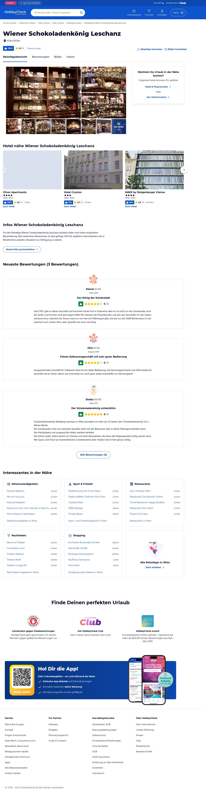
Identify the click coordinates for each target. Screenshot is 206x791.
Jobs (138, 740)
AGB (94, 751)
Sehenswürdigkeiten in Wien (22, 520)
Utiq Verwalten (100, 746)
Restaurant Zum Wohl (141, 508)
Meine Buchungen (14, 724)
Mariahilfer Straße (77, 548)
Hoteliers (53, 724)
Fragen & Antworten (15, 735)
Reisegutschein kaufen (17, 751)
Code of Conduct (57, 740)
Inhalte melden (13, 773)
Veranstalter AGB (101, 724)
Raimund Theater (16, 542)
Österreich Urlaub (27, 23)
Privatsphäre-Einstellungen (106, 740)
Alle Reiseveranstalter (16, 767)
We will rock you (15, 496)
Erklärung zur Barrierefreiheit (108, 762)
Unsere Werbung (145, 729)
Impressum (98, 773)
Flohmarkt (73, 565)
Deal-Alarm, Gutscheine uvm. (20, 740)
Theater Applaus (15, 554)
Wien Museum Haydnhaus (21, 514)
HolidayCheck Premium (17, 757)
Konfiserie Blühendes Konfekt (84, 542)
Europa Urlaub (9, 23)
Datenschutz (99, 735)
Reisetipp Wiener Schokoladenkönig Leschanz (105, 23)
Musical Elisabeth (16, 502)
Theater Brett (14, 559)
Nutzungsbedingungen (104, 729)
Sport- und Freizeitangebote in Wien (87, 520)
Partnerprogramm (58, 735)
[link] (134, 12)
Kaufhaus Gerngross (79, 559)
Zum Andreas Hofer (140, 491)
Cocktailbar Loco (16, 548)
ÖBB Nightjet (75, 508)
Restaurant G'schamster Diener (146, 496)
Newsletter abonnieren (17, 746)
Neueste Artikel (144, 751)
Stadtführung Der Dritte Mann (84, 491)
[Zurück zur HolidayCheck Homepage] (15, 12)
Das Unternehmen (145, 724)
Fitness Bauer (75, 514)
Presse (139, 735)
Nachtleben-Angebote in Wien (23, 572)
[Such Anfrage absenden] (81, 12)
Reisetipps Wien (74, 23)
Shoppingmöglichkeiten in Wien (85, 572)
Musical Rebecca (15, 491)
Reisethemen (143, 746)
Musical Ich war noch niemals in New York (28, 508)
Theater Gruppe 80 (17, 565)
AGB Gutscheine (101, 757)
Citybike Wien (75, 502)
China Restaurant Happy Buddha (147, 502)
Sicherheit (97, 767)
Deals (9, 3)
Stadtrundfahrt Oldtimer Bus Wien (86, 496)
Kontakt (157, 3)
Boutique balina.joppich (80, 554)
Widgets (53, 729)
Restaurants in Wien (140, 520)
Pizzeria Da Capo (139, 514)
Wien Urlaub (43, 23)
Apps (7, 762)
